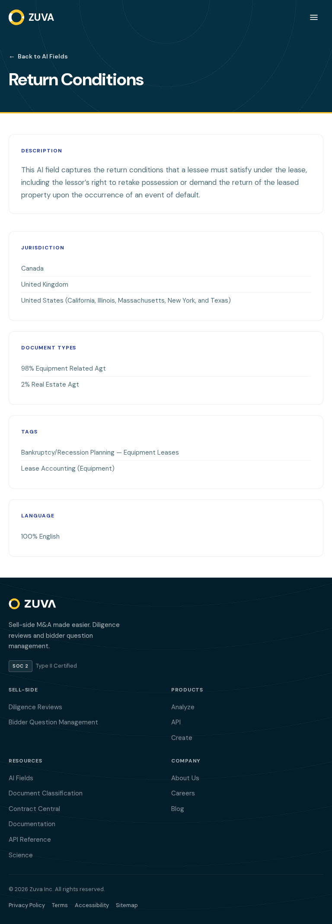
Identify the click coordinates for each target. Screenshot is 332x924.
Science (21, 855)
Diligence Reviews (35, 707)
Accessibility (92, 905)
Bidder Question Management (53, 722)
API (176, 722)
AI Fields (21, 778)
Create (181, 737)
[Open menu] (313, 17)
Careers (183, 793)
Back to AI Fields (38, 56)
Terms (60, 905)
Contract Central (34, 808)
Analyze (183, 707)
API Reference (30, 839)
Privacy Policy (27, 905)
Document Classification (46, 793)
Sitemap (127, 905)
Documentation (32, 824)
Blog (177, 808)
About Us (185, 778)
